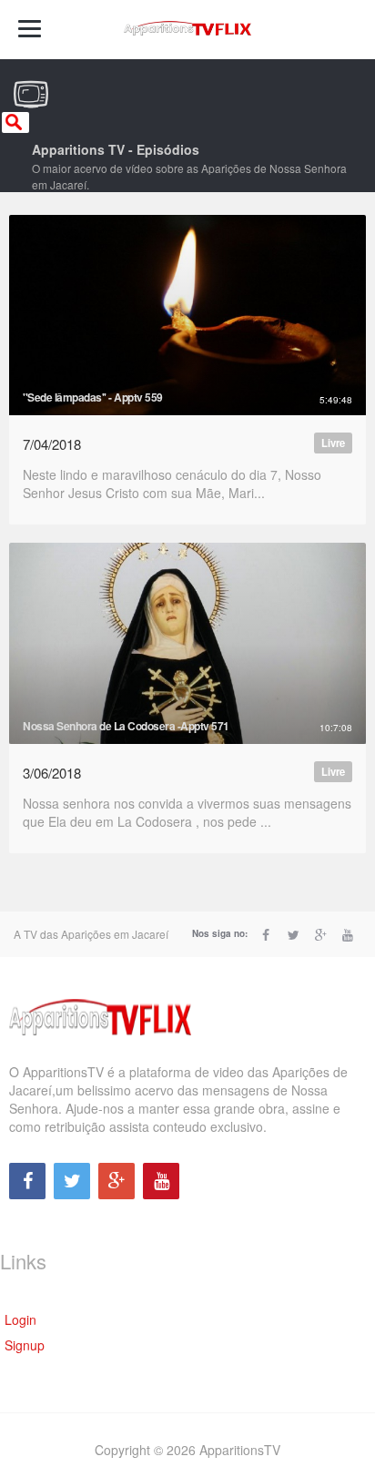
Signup (25, 1345)
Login (20, 1319)
